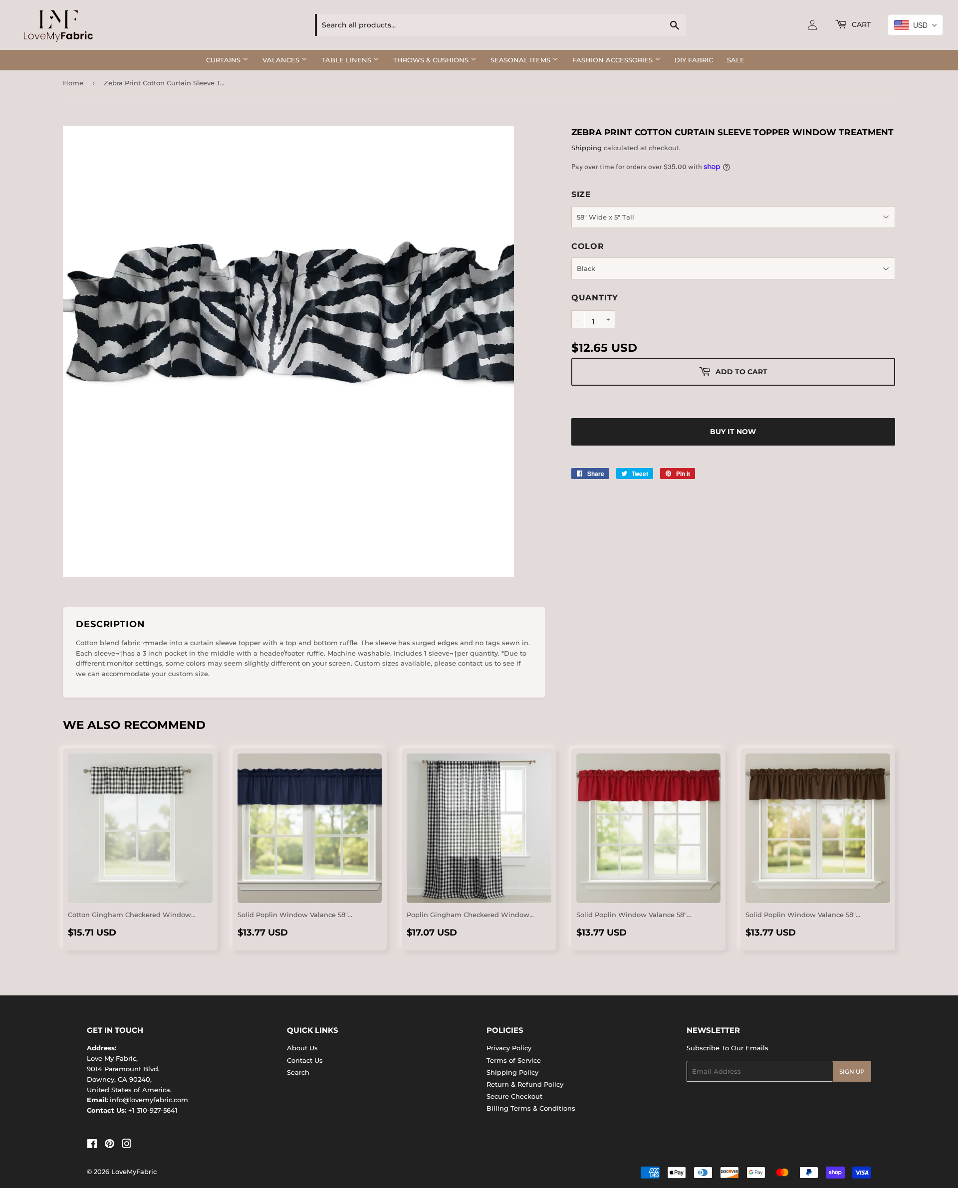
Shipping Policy (512, 1072)
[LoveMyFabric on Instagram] (127, 1145)
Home (73, 83)
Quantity (594, 297)
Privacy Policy (508, 1048)
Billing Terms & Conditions (530, 1108)
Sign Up (852, 1071)
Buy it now (733, 431)
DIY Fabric (694, 60)
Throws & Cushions (432, 60)
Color (587, 246)
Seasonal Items (521, 60)
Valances (281, 60)
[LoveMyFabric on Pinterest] (109, 1145)
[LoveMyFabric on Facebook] (92, 1145)
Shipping (586, 148)
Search (298, 1072)
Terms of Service (513, 1060)
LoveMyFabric (134, 1172)
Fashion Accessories (613, 60)
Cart (860, 24)
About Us (302, 1048)
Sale (735, 60)
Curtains (224, 60)
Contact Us (305, 1060)
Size (581, 194)
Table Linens (347, 60)
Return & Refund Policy (524, 1084)
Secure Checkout (514, 1096)
